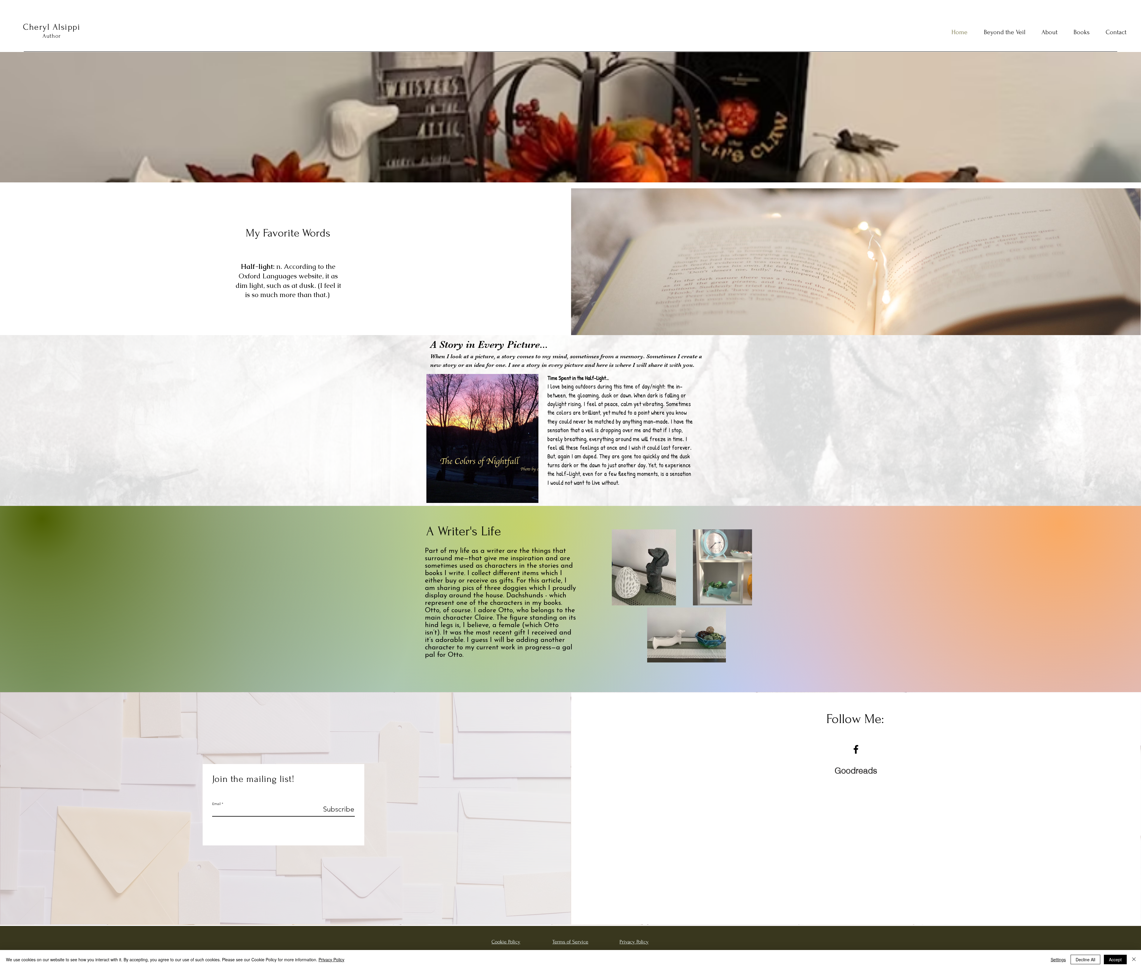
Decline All (1085, 959)
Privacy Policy (331, 959)
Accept (1115, 959)
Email (216, 804)
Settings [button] (1058, 959)
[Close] (1133, 959)
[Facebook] (856, 749)
